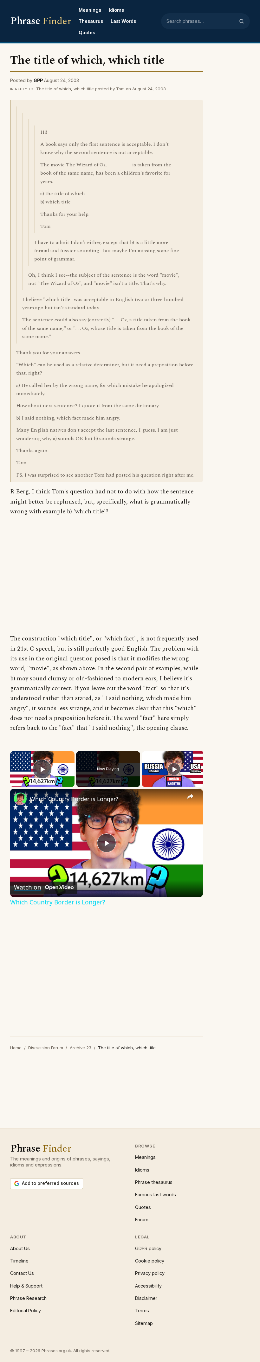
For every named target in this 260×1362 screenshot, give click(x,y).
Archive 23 (80, 1047)
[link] (20, 799)
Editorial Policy (25, 1310)
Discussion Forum (45, 1047)
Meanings (90, 10)
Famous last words (155, 1194)
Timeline (19, 1260)
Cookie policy (149, 1260)
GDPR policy (148, 1248)
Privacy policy (150, 1273)
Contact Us (22, 1273)
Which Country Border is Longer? (74, 799)
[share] (190, 796)
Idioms (116, 10)
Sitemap (144, 1323)
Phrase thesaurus (153, 1182)
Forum (141, 1219)
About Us (20, 1248)
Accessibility (148, 1285)
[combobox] (200, 21)
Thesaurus (91, 21)
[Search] (241, 21)
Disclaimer (146, 1298)
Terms (142, 1310)
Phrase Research (28, 1298)
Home (16, 1047)
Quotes (87, 32)
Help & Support (26, 1285)
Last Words (123, 21)
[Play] (174, 769)
